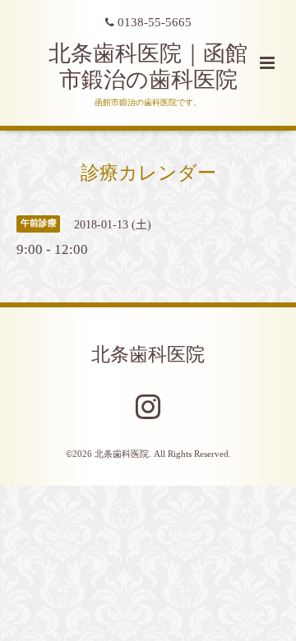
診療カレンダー (148, 172)
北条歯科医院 (148, 354)
